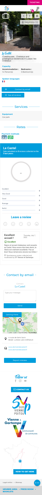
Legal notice (8, 482)
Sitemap (18, 482)
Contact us (22, 389)
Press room (27, 489)
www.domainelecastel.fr (17, 347)
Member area (10, 489)
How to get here (25, 472)
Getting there (12, 315)
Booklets (8, 491)
